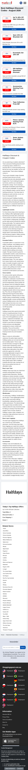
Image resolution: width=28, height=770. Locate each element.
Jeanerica (5, 627)
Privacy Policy (5, 717)
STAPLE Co (6, 609)
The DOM (5, 614)
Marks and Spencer (7, 562)
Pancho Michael (7, 602)
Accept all (20, 768)
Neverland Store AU (8, 587)
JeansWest (5, 530)
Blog (3, 727)
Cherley (5, 560)
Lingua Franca (6, 607)
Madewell (5, 564)
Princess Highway (7, 537)
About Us (4, 722)
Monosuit (5, 598)
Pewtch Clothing (7, 600)
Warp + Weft (6, 616)
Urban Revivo (6, 553)
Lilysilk (4, 582)
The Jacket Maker (7, 571)
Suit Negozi (5, 575)
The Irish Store (6, 625)
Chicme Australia (7, 535)
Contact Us (5, 725)
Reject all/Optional (10, 768)
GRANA (5, 596)
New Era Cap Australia (8, 578)
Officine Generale (7, 623)
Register (23, 647)
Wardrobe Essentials (12, 635)
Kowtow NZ (5, 611)
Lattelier (5, 557)
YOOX (4, 528)
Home (2, 635)
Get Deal (14, 29)
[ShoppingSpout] (7, 2)
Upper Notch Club (7, 620)
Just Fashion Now (7, 573)
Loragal (5, 569)
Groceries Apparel (7, 589)
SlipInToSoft (6, 548)
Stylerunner (5, 542)
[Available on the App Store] (10, 741)
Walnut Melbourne (7, 539)
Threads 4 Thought (7, 629)
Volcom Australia (7, 533)
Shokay (4, 584)
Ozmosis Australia (7, 544)
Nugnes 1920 (6, 566)
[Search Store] (21, 3)
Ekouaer (5, 555)
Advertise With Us (6, 714)
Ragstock (5, 551)
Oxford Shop (6, 618)
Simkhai (5, 593)
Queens (5, 580)
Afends (4, 546)
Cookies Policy (5, 756)
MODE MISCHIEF (7, 605)
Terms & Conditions (7, 719)
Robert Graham (6, 591)
